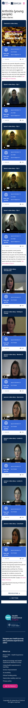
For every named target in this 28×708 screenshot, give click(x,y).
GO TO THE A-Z (10, 686)
